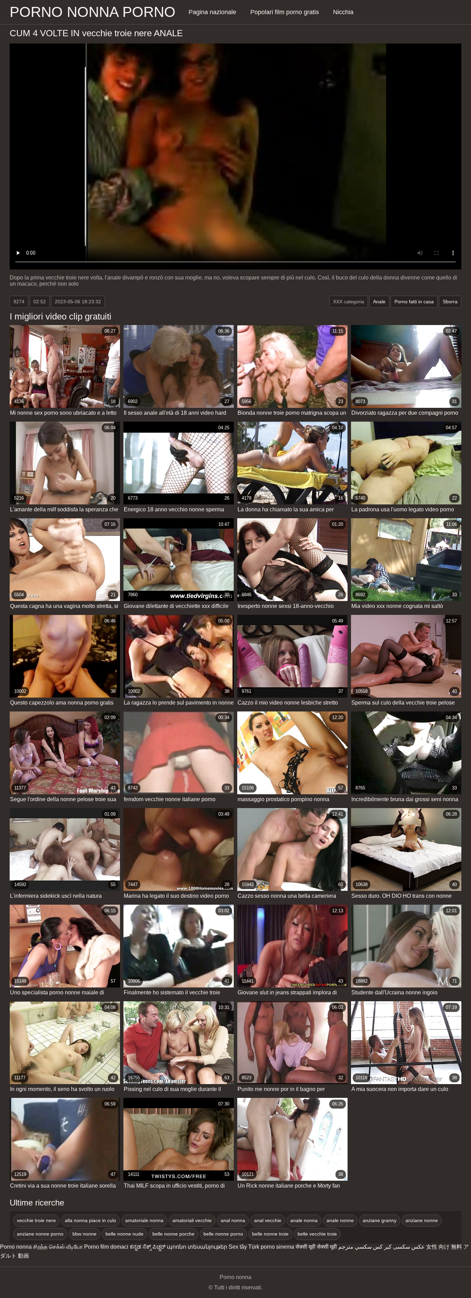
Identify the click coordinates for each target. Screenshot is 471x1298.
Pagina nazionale (212, 12)
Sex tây (238, 1247)
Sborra (450, 301)
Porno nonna (16, 1247)
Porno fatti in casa (414, 301)
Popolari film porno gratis (284, 12)
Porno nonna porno (93, 12)
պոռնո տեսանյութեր (197, 1247)
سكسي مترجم (355, 1247)
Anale (379, 301)
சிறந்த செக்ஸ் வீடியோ (58, 1247)
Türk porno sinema (271, 1247)
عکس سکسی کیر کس (399, 1247)
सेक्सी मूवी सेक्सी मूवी (316, 1247)
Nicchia (343, 12)
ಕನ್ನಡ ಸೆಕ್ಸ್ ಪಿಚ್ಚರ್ (148, 1247)
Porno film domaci (106, 1247)
